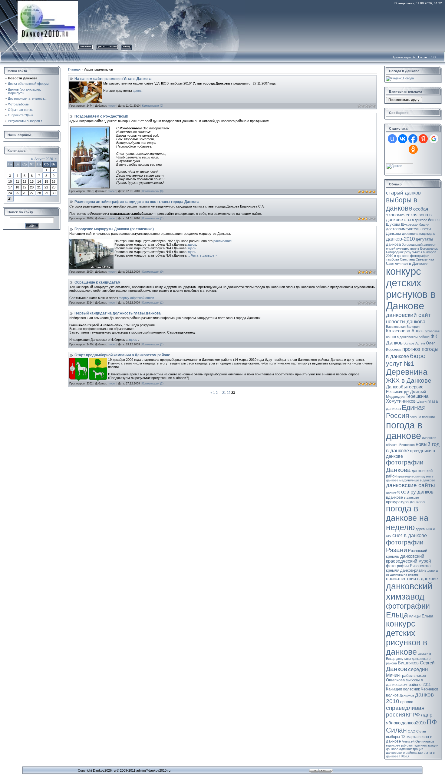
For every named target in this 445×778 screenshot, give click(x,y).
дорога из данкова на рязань (412, 572)
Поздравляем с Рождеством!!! (102, 116)
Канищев (394, 689)
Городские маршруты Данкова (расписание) (114, 229)
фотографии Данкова (405, 466)
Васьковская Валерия (403, 326)
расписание (222, 241)
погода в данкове (404, 430)
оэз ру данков (417, 492)
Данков (396, 669)
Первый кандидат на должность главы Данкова (117, 313)
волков (392, 695)
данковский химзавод (409, 591)
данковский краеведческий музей (408, 559)
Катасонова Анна (404, 330)
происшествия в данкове (412, 578)
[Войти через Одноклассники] (413, 149)
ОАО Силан (417, 731)
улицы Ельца (421, 616)
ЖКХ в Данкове (408, 380)
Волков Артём (414, 343)
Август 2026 (44, 159)
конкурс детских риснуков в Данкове (411, 288)
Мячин (393, 675)
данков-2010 (400, 239)
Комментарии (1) (152, 218)
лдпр (426, 715)
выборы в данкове (401, 204)
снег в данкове (409, 535)
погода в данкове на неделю (407, 518)
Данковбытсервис (405, 386)
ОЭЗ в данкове (415, 220)
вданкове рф (396, 745)
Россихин (394, 391)
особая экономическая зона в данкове (409, 214)
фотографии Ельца (408, 610)
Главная (85, 46)
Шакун (422, 401)
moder (112, 105)
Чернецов (429, 689)
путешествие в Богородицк (417, 248)
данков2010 (413, 722)
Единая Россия (406, 412)
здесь (191, 244)
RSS (433, 57)
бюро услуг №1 (406, 359)
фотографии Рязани (405, 546)
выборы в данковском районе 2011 (408, 682)
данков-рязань (413, 570)
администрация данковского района (404, 750)
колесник (411, 689)
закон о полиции (422, 417)
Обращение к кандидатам (97, 282)
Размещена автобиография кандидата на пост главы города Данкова (136, 202)
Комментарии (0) (152, 105)
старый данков (403, 193)
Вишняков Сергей (416, 662)
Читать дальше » (204, 255)
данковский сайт (408, 315)
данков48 (393, 492)
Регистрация (107, 46)
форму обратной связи (136, 298)
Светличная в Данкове (406, 263)
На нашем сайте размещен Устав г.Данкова (113, 79)
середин (418, 669)
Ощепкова (395, 680)
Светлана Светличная (417, 259)
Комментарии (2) (152, 383)
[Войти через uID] (392, 138)
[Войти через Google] (434, 139)
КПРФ (413, 715)
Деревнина (406, 372)
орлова (406, 702)
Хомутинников (401, 401)
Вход (126, 46)
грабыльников (413, 675)
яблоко (393, 722)
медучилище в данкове (417, 480)
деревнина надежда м (419, 233)
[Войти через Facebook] (412, 138)
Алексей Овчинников (418, 741)
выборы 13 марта (401, 736)
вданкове (394, 497)
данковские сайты (410, 485)
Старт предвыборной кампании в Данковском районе (122, 355)
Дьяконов (407, 695)
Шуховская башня (415, 224)
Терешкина (417, 396)
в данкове (411, 497)
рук (406, 392)
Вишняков (407, 445)
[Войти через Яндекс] (423, 138)
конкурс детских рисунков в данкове (406, 638)
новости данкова (405, 321)
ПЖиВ (404, 756)
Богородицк (395, 252)
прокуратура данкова (405, 502)
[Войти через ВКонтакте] (402, 138)
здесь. (138, 90)
